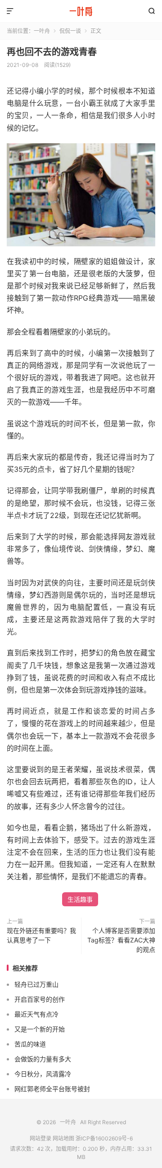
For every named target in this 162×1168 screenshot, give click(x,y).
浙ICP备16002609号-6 (104, 1138)
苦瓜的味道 (30, 1044)
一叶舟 (81, 11)
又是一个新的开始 (39, 1029)
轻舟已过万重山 (36, 984)
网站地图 (63, 1138)
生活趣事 (80, 899)
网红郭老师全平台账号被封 (52, 1089)
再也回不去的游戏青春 (52, 52)
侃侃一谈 (70, 31)
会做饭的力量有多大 (42, 1059)
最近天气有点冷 (36, 1014)
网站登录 (40, 1138)
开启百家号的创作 (39, 999)
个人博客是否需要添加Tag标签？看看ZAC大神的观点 (121, 940)
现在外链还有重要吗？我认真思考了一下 (41, 935)
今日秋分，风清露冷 (42, 1074)
